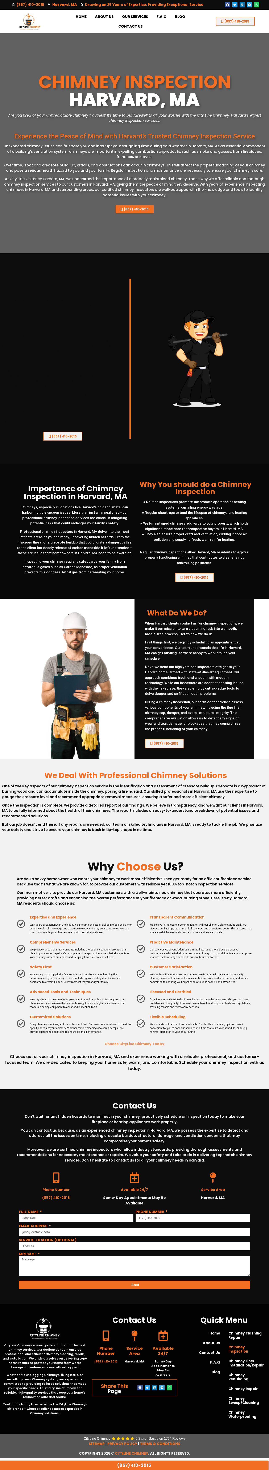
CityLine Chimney (131, 1453)
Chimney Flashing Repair (245, 1335)
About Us (104, 16)
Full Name (29, 1212)
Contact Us (130, 26)
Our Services (135, 16)
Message (28, 1254)
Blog (180, 16)
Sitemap (97, 1443)
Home (81, 16)
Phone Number (150, 1212)
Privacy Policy (122, 1443)
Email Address (33, 1226)
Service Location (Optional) (47, 1240)
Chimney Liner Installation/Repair (246, 1363)
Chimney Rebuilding (238, 1377)
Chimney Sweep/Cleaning (243, 1400)
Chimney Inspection (238, 1349)
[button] (227, 4)
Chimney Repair (243, 1388)
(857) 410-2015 (30, 4)
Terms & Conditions (160, 1443)
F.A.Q (161, 16)
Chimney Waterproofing (242, 1414)
